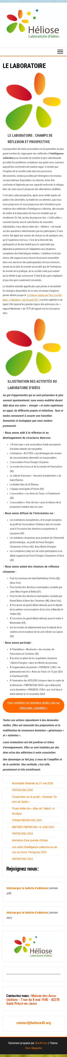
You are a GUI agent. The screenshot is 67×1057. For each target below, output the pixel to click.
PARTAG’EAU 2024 (22, 833)
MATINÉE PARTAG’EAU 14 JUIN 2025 (33, 827)
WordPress (41, 1043)
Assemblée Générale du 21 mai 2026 (32, 783)
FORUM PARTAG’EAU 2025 (27, 820)
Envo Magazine (33, 1048)
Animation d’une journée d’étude (30, 840)
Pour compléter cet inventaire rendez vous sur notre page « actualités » (34, 705)
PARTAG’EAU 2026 (22, 790)
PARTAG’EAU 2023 (22, 859)
